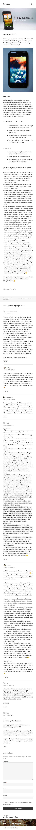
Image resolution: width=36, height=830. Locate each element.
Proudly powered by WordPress (10, 828)
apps (24, 298)
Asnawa (6, 4)
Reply (5, 361)
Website (5, 795)
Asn (13, 298)
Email (5, 789)
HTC (26, 298)
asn (8, 367)
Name (5, 782)
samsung (30, 298)
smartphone (5, 299)
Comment (6, 761)
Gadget (18, 298)
